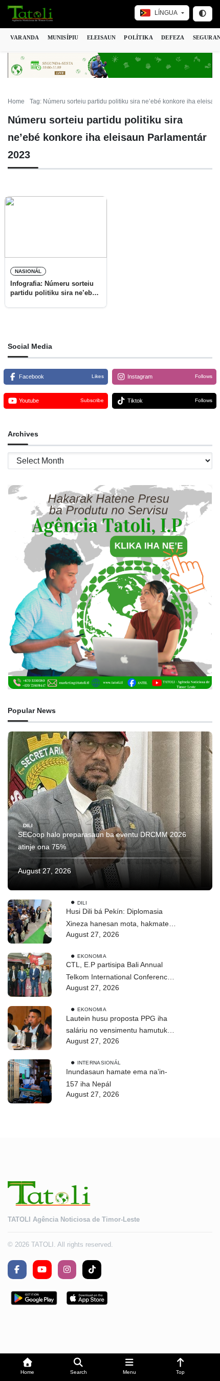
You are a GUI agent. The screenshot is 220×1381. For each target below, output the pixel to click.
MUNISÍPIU (63, 37)
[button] (27, 1367)
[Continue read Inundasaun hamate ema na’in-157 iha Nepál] (30, 1081)
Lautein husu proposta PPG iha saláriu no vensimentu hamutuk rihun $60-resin (116, 1025)
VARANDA (24, 37)
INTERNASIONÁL (99, 1062)
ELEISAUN (101, 37)
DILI (28, 825)
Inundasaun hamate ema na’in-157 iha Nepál (116, 1078)
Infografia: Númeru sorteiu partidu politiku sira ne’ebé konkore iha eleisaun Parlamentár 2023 (53, 289)
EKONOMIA (91, 955)
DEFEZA (172, 37)
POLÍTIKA (138, 37)
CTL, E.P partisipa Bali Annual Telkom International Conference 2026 (118, 972)
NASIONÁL (28, 271)
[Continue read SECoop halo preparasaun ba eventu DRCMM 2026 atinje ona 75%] (110, 810)
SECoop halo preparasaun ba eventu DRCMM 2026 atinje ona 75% (102, 840)
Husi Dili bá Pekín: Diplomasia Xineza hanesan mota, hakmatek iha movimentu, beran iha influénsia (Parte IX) (119, 918)
